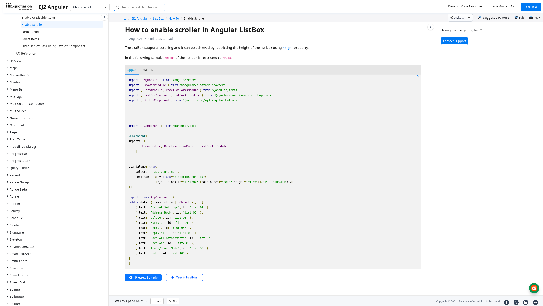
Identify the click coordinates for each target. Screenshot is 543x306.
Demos (453, 6)
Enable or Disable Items (39, 18)
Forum (514, 6)
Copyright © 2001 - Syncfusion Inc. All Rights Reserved (468, 301)
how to (174, 18)
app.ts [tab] (131, 70)
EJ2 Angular (140, 18)
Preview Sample (146, 277)
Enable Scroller (32, 25)
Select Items (30, 39)
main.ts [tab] (147, 70)
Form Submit (31, 32)
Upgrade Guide (496, 6)
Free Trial (531, 7)
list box (158, 18)
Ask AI (459, 17)
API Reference (26, 53)
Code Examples (472, 6)
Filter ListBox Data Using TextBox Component (53, 46)
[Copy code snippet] (418, 76)
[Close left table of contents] (104, 17)
